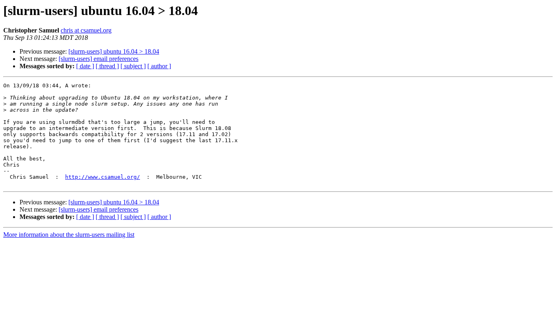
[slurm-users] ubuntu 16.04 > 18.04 (113, 51)
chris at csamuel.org (86, 30)
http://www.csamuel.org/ (102, 177)
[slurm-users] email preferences (98, 58)
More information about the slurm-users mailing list (68, 234)
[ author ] (159, 66)
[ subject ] (133, 66)
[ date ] (85, 66)
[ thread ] (107, 66)
